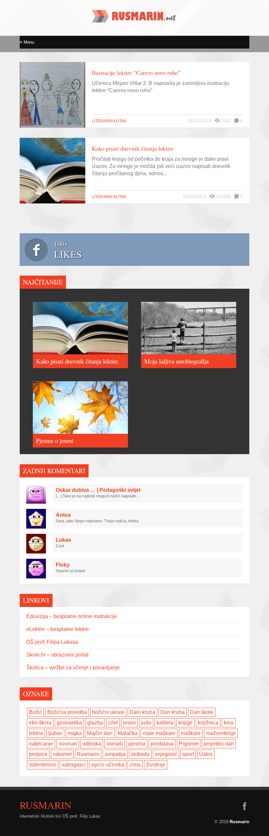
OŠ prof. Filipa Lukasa (52, 642)
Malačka (127, 733)
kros (229, 722)
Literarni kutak (109, 121)
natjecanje (41, 743)
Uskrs (206, 754)
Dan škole (202, 712)
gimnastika (69, 722)
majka (75, 733)
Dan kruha (172, 712)
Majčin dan (100, 733)
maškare (191, 733)
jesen (129, 722)
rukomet (62, 754)
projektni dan (219, 743)
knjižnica (208, 722)
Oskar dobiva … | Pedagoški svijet (98, 490)
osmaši (114, 743)
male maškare (159, 733)
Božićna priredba (67, 712)
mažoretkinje (221, 733)
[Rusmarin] (134, 20)
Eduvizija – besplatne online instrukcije (71, 616)
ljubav (55, 733)
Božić (35, 712)
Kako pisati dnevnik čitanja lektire (133, 148)
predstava (162, 743)
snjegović (166, 754)
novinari (67, 743)
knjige (185, 722)
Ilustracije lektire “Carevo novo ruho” (136, 72)
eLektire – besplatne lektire (57, 629)
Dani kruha (142, 712)
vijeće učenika (107, 764)
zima (135, 764)
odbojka (91, 743)
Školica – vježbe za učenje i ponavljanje (73, 667)
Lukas (63, 540)
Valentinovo (42, 764)
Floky (63, 565)
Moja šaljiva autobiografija (176, 361)
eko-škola (40, 722)
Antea (63, 515)
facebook (244, 806)
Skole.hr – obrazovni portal (57, 655)
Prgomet (188, 743)
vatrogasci (74, 764)
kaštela (164, 722)
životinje (155, 764)
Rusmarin (88, 754)
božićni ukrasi (108, 712)
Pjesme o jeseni (54, 440)
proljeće (38, 754)
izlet (113, 722)
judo (146, 722)
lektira (36, 733)
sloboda (140, 754)
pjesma (136, 743)
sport (188, 754)
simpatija (115, 754)
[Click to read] (52, 95)
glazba (95, 722)
